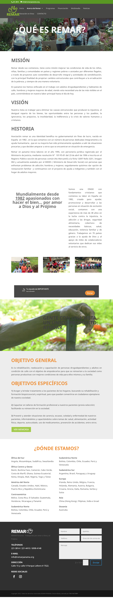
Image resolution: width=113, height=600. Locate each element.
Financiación (63, 8)
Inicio (21, 8)
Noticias (86, 8)
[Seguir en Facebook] (14, 576)
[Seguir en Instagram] (20, 576)
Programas (50, 8)
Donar (90, 293)
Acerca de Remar (34, 8)
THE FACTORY (73, 593)
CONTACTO (41, 14)
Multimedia (75, 8)
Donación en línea (26, 14)
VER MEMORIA (21, 429)
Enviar (96, 562)
